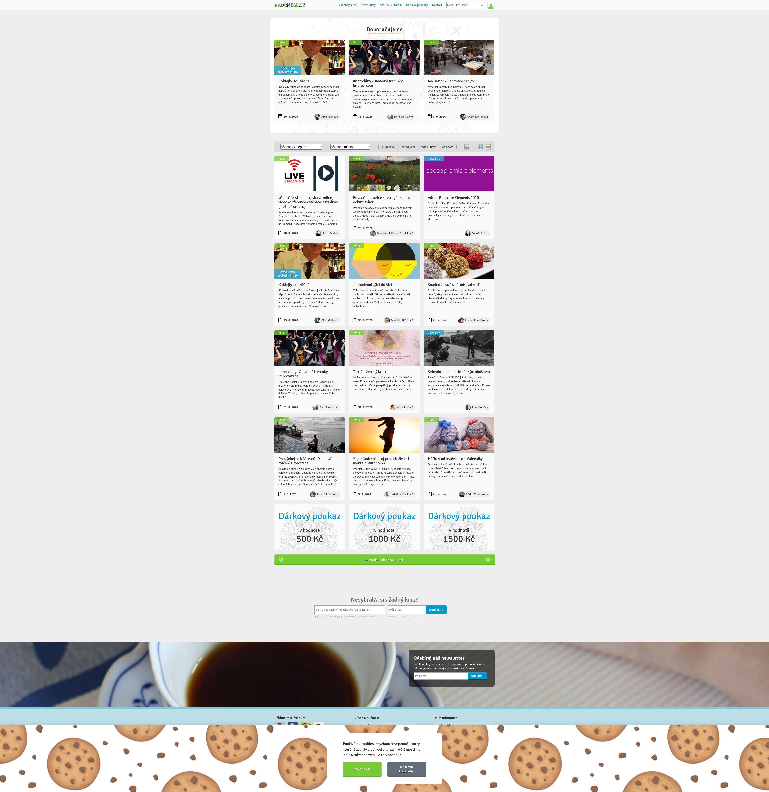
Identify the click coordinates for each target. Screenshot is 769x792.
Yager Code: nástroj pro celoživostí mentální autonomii (381, 461)
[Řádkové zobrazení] (488, 147)
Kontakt (437, 5)
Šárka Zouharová (477, 494)
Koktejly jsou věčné (293, 81)
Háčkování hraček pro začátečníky (455, 458)
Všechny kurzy (348, 5)
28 (466, 147)
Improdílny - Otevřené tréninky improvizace (377, 83)
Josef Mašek (330, 233)
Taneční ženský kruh (369, 371)
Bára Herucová (403, 116)
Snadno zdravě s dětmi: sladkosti (454, 284)
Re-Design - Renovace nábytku (452, 81)
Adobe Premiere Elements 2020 (453, 197)
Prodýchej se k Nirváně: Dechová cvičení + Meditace (304, 461)
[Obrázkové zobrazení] (480, 147)
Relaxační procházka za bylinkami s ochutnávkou (381, 200)
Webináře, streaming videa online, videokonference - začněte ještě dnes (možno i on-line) (308, 202)
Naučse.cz (289, 5)
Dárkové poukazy (417, 5)
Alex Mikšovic (329, 116)
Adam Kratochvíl (477, 116)
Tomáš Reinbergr (327, 494)
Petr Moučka (480, 407)
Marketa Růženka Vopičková (395, 233)
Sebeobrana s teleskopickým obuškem (459, 371)
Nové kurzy (369, 5)
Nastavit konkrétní (406, 769)
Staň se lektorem (391, 5)
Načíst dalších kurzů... (384, 560)
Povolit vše (362, 769)
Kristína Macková (402, 494)
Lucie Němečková (476, 320)
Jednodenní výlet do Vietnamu (377, 284)
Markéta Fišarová (402, 320)
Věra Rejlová (405, 407)
